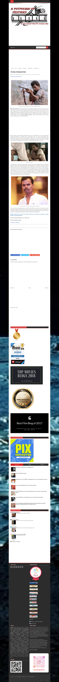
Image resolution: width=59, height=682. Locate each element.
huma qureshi (12, 635)
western (25, 637)
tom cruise (17, 636)
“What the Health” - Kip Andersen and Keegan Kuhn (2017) (25, 527)
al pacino (13, 639)
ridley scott (25, 634)
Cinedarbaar (23, 636)
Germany (22, 632)
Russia (27, 638)
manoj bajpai (18, 634)
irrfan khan (18, 633)
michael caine (14, 640)
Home (30, 287)
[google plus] (47, 1)
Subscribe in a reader (14, 307)
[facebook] (43, 1)
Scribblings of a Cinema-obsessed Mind (19, 534)
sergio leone (20, 638)
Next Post (12, 220)
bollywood (29, 74)
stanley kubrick (13, 643)
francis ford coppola (24, 645)
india (11, 627)
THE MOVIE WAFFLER (16, 512)
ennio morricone (17, 642)
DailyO (36, 634)
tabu (24, 638)
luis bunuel (27, 654)
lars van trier (17, 654)
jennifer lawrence (19, 639)
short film (14, 630)
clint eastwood (23, 644)
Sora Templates (31, 676)
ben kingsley (17, 644)
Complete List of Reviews (15, 222)
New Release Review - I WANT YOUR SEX (23, 513)
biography (26, 74)
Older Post (47, 287)
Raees (43, 171)
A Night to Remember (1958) (20, 535)
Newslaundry (40, 634)
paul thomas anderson (20, 655)
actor (23, 74)
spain (18, 635)
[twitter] (45, 1)
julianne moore (12, 654)
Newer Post (12, 287)
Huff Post (35, 632)
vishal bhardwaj (18, 637)
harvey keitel (12, 646)
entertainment (33, 74)
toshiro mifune (16, 641)
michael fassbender (21, 640)
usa (18, 627)
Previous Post (12, 217)
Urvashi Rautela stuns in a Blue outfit (22, 217)
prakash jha (23, 635)
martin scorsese (26, 639)
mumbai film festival (14, 632)
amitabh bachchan (25, 630)
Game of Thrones (16, 631)
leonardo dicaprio (24, 642)
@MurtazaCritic (43, 647)
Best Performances (21, 643)
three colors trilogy (22, 656)
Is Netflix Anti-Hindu (17, 220)
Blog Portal (31, 619)
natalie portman (14, 655)
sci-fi (24, 633)
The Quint (43, 634)
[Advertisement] (29, 37)
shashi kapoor (16, 656)
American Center (24, 646)
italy (19, 630)
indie (23, 627)
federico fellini (17, 645)
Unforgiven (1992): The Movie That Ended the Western (24, 520)
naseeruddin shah (13, 638)
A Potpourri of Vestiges (16, 541)
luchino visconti (22, 654)
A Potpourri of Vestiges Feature (16, 76)
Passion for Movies (15, 519)
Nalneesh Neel (37, 74)
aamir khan (24, 631)
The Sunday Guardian (36, 631)
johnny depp (18, 646)
